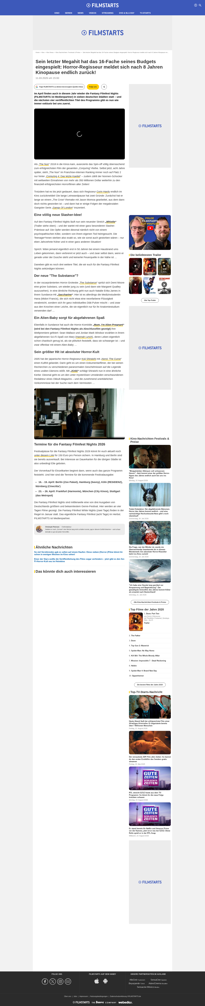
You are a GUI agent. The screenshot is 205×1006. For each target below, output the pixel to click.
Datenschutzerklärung (118, 996)
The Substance (88, 282)
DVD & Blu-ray (126, 13)
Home (38, 52)
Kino (57, 13)
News (80, 13)
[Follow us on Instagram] (60, 981)
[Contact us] (68, 981)
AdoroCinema (155, 983)
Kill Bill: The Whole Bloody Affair (145, 656)
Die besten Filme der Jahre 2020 (150, 685)
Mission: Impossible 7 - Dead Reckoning (148, 661)
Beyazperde (134, 983)
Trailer (146, 623)
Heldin (134, 666)
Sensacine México (145, 987)
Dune (133, 641)
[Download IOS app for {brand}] (98, 981)
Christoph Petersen (52, 527)
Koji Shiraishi (89, 358)
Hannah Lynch (84, 336)
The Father (135, 636)
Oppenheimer (138, 676)
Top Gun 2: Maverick (140, 646)
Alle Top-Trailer (150, 300)
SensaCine (156, 980)
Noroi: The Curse (111, 358)
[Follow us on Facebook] (45, 981)
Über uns (67, 996)
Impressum (83, 996)
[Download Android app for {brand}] (107, 981)
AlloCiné (133, 980)
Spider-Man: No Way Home (142, 651)
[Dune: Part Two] (136, 622)
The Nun (44, 164)
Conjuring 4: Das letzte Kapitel (63, 176)
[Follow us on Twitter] (53, 981)
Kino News (50, 52)
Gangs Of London (63, 207)
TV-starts (145, 13)
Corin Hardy (103, 191)
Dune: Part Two (152, 614)
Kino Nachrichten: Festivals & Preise (68, 52)
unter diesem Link (44, 455)
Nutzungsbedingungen (99, 996)
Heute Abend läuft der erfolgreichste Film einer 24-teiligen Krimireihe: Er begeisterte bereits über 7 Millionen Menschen (149, 723)
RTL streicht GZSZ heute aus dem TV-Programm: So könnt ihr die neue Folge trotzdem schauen (146, 795)
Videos (92, 13)
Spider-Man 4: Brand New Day (144, 671)
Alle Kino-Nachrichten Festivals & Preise (150, 602)
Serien (68, 13)
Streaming (108, 13)
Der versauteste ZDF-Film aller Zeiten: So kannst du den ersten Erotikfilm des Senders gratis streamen (150, 759)
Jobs (75, 996)
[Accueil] (102, 5)
